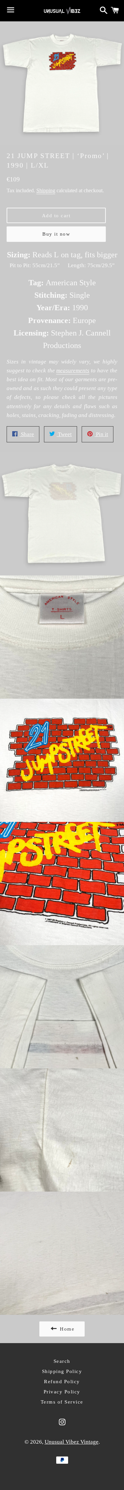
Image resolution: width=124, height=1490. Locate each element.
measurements (72, 370)
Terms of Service (62, 1402)
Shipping (45, 190)
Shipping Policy (62, 1371)
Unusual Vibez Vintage (72, 1442)
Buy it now (56, 234)
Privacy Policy (62, 1391)
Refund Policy (62, 1381)
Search (62, 1361)
